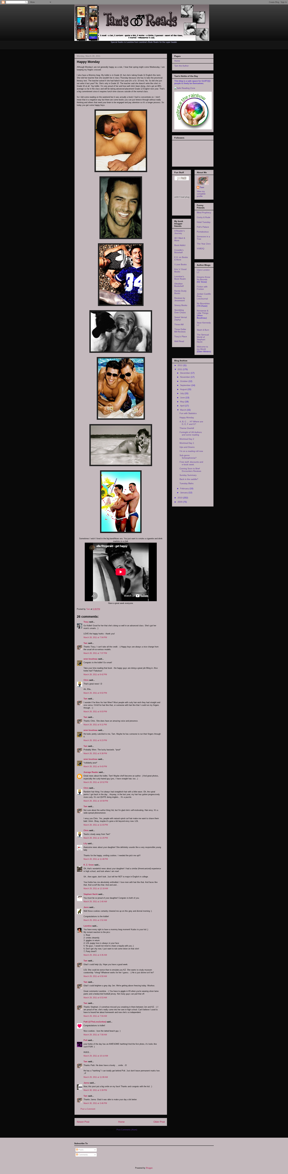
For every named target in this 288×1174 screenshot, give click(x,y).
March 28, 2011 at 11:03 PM (96, 825)
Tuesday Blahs (187, 483)
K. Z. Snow (89, 865)
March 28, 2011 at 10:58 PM (96, 801)
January (184, 492)
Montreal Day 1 (187, 443)
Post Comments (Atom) (127, 1130)
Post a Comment (88, 1109)
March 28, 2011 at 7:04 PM (95, 637)
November (185, 377)
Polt (85, 1040)
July (182, 393)
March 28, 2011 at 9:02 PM (95, 693)
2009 (180, 502)
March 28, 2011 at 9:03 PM (95, 711)
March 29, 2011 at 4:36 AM (95, 955)
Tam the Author (181, 66)
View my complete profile (201, 193)
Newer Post (83, 1122)
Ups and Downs (187, 447)
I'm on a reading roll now (191, 451)
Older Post (159, 1122)
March (183, 410)
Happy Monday (187, 417)
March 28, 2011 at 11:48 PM (96, 859)
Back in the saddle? (189, 479)
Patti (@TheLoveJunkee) (95, 1022)
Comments (83, 1155)
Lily (85, 843)
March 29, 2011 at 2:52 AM (95, 920)
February (184, 488)
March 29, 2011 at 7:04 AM (95, 1016)
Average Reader (91, 772)
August (183, 389)
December (185, 373)
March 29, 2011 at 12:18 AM (96, 888)
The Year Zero (204, 244)
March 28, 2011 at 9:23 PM (95, 740)
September (185, 385)
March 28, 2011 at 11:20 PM (96, 838)
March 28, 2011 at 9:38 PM (95, 753)
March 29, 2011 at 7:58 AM (95, 1035)
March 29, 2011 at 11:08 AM (96, 1077)
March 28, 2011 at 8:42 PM (95, 674)
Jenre (86, 907)
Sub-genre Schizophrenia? (188, 456)
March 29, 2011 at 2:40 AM (95, 901)
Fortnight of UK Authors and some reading (191, 433)
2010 (180, 497)
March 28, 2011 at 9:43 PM (95, 766)
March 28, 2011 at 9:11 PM (95, 724)
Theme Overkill (187, 428)
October (184, 381)
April (182, 405)
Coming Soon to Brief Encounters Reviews (190, 469)
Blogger (149, 1168)
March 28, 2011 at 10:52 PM (96, 782)
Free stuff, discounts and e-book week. (191, 463)
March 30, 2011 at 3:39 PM (95, 1090)
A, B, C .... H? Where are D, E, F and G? (191, 422)
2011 (180, 369)
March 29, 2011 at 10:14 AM (96, 1056)
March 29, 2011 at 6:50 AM (95, 976)
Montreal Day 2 (187, 439)
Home (121, 1122)
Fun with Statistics (188, 413)
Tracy (86, 622)
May (182, 401)
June (182, 397)
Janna (86, 1083)
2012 (180, 365)
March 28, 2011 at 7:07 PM (95, 653)
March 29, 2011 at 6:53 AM (95, 997)
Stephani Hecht (91, 894)
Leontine (88, 926)
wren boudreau (91, 659)
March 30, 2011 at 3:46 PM (95, 1103)
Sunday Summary (188, 475)
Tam (88, 609)
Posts (81, 1150)
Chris (86, 680)
